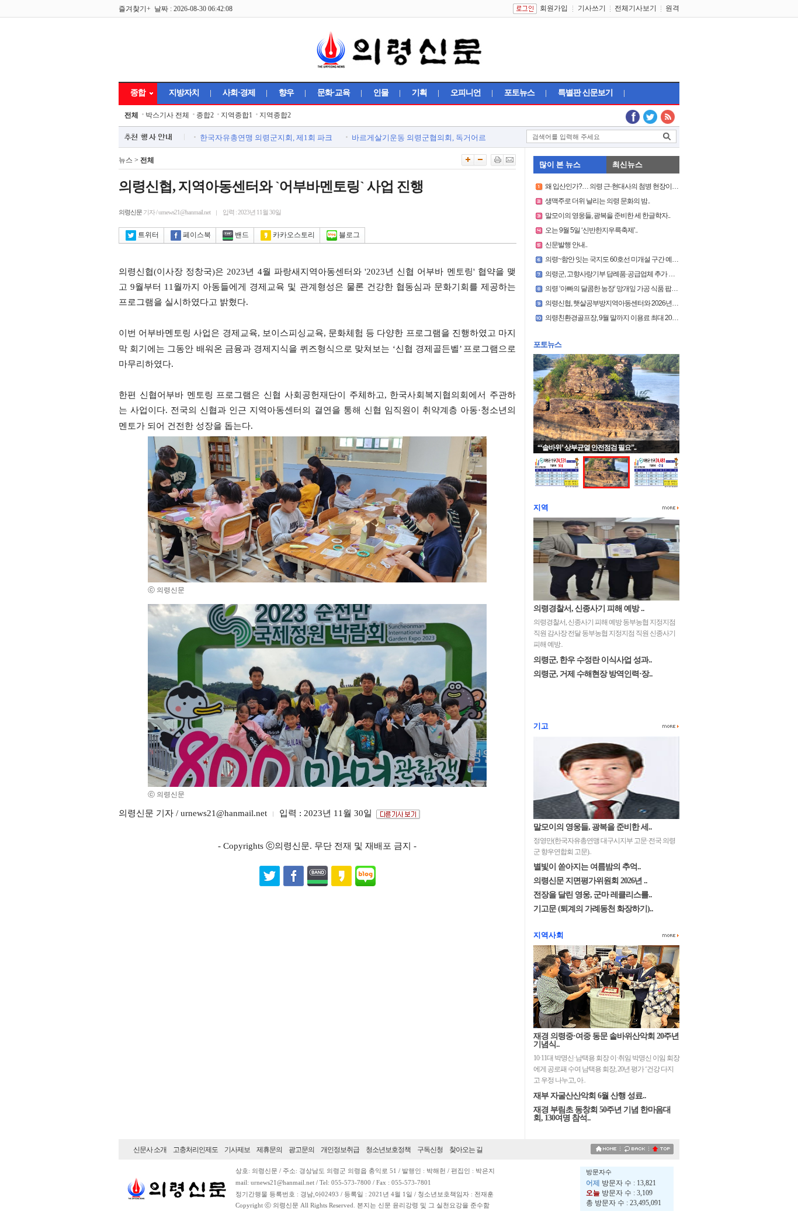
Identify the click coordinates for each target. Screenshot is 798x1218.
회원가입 (554, 8)
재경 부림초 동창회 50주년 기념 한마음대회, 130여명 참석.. (602, 1113)
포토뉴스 (519, 92)
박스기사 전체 (167, 115)
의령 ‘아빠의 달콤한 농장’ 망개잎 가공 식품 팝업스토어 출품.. (629, 288)
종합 (137, 92)
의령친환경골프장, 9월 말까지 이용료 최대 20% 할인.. (619, 318)
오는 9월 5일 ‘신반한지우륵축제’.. (591, 230)
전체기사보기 (636, 8)
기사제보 (237, 1150)
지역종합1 (236, 115)
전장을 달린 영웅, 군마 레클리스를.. (592, 894)
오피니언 (465, 92)
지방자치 (184, 92)
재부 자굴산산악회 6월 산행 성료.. (589, 1095)
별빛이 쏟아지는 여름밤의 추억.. (587, 866)
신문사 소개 (149, 1150)
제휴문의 (269, 1150)
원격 (672, 8)
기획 (419, 92)
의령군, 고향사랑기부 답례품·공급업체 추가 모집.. (614, 274)
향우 (286, 92)
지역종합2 (275, 115)
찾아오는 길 (466, 1150)
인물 (380, 92)
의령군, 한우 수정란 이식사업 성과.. (592, 659)
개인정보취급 (340, 1150)
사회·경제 (239, 92)
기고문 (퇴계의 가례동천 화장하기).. (593, 908)
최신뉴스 (627, 164)
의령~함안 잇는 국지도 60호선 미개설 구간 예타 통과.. (620, 259)
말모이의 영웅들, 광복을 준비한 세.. (592, 827)
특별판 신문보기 (585, 92)
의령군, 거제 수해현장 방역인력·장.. (593, 673)
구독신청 (430, 1150)
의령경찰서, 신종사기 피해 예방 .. (588, 608)
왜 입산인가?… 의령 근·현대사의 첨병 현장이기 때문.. (620, 186)
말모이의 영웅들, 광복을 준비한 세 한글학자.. (607, 215)
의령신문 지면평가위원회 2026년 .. (590, 880)
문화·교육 (333, 92)
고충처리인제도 (195, 1150)
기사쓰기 (592, 8)
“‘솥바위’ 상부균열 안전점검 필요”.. (586, 447)
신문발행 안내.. (566, 245)
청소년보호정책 (388, 1150)
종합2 (205, 115)
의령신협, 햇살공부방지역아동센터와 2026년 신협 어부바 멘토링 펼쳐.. (644, 303)
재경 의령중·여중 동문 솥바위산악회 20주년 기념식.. (606, 1040)
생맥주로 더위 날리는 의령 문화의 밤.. (597, 201)
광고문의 (301, 1150)
